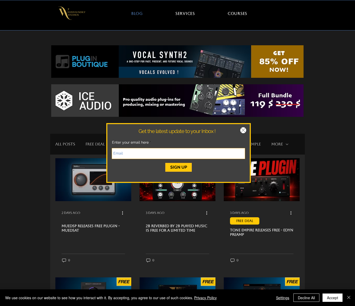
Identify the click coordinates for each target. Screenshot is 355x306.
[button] (243, 130)
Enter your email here (130, 142)
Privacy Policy (205, 297)
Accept (332, 297)
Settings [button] (282, 297)
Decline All (306, 297)
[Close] (349, 298)
